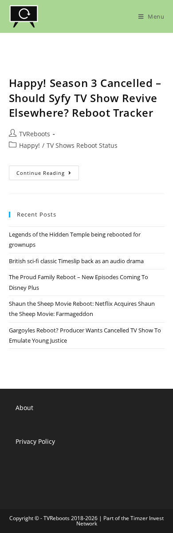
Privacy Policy (35, 441)
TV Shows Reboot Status (82, 145)
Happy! (29, 145)
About (24, 407)
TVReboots (34, 134)
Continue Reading (47, 174)
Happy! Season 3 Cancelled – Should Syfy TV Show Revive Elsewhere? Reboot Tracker (85, 97)
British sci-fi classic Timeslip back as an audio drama (76, 261)
